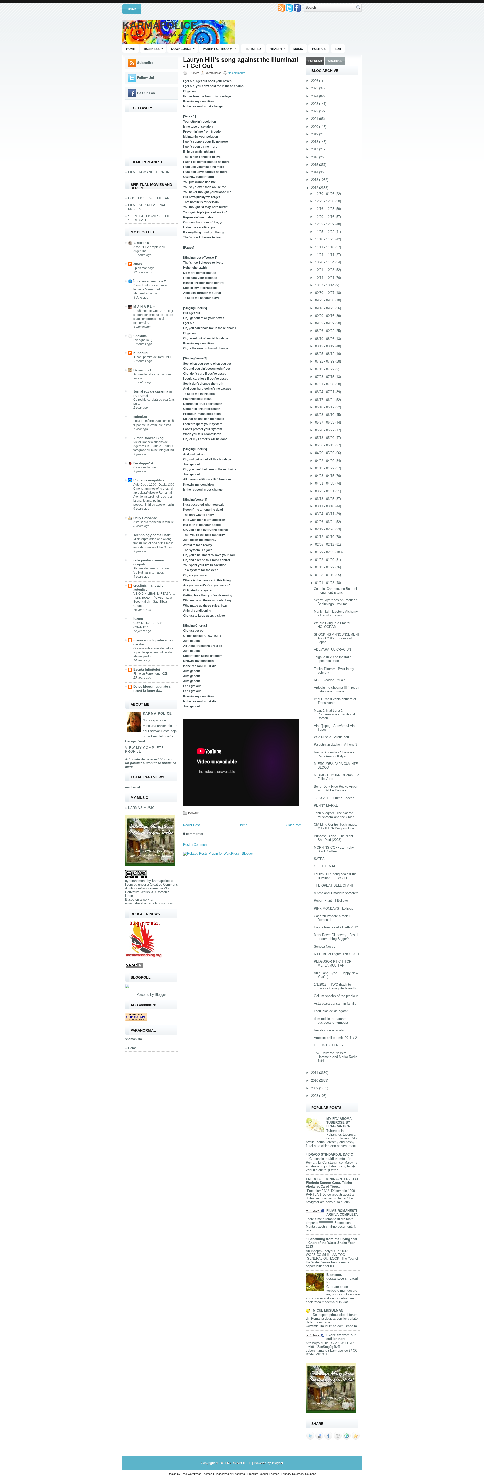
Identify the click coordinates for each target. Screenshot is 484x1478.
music (298, 49)
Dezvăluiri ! (142, 370)
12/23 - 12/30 (325, 201)
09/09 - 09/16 (325, 316)
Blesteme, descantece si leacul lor (342, 1278)
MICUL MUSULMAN (328, 1310)
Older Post (293, 825)
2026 (315, 81)
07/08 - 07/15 (325, 377)
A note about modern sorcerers (336, 893)
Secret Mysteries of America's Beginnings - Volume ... (336, 602)
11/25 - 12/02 (325, 232)
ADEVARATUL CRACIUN (332, 649)
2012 (315, 188)
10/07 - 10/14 (325, 285)
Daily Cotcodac (145, 518)
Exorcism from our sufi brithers (341, 1337)
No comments (236, 72)
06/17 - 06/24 (325, 400)
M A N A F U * (144, 307)
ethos (137, 264)
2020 (315, 127)
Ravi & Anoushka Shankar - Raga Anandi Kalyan (334, 754)
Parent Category (219, 49)
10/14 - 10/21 (325, 278)
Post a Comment (195, 845)
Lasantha (239, 1473)
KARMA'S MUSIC (141, 808)
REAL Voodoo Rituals (329, 680)
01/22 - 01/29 (325, 560)
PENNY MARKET (327, 805)
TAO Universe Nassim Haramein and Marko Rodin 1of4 (335, 1057)
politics (319, 49)
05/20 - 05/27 (325, 430)
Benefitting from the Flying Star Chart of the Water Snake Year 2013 (331, 1242)
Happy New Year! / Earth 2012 (336, 927)
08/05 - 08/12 (325, 354)
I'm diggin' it (143, 463)
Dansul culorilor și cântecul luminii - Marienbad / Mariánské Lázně (151, 289)
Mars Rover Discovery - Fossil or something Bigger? (336, 937)
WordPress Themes (200, 1473)
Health (277, 49)
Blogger (160, 995)
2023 (315, 104)
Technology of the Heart (151, 535)
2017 (315, 149)
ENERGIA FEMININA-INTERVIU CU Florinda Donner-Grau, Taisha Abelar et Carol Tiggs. (332, 1182)
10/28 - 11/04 (325, 262)
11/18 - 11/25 (325, 239)
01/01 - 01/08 (325, 583)
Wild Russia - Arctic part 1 (333, 737)
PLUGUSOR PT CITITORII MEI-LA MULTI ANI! (333, 963)
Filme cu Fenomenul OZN (150, 673)
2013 (315, 180)
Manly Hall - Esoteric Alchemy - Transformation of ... (336, 613)
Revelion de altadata (329, 1030)
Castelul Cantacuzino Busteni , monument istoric (336, 590)
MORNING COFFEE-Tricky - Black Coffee (335, 849)
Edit (338, 49)
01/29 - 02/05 (325, 552)
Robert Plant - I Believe (331, 900)
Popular (315, 60)
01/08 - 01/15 (325, 575)
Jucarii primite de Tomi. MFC (152, 357)
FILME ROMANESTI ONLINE (150, 172)
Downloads (183, 49)
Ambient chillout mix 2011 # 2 (335, 1038)
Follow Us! (145, 78)
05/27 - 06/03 (325, 422)
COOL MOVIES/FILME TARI (149, 198)
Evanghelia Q (142, 340)
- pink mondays (143, 268)
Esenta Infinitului (146, 669)
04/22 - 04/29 (325, 461)
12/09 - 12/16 (325, 217)
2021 (315, 119)
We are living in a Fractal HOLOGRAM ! (332, 625)
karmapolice (161, 881)
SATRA (319, 859)
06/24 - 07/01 (325, 392)
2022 (315, 111)
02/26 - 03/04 (325, 522)
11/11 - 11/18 (325, 247)
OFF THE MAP (325, 866)
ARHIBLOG (141, 243)
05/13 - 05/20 (325, 438)
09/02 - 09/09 (325, 323)
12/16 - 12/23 (325, 209)
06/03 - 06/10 (325, 415)
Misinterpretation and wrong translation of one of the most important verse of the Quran (153, 543)
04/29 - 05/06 (325, 453)
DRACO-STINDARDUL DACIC (330, 1154)
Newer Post (191, 825)
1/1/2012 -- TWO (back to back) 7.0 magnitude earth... (336, 986)
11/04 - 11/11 (325, 255)
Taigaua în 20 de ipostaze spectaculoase (332, 659)
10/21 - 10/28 (325, 270)
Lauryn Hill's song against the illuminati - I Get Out (240, 63)
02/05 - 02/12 (325, 544)
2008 (315, 1096)
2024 (315, 96)
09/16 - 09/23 (325, 308)
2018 (315, 142)
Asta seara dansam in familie (335, 1003)
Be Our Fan (146, 93)
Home (132, 9)
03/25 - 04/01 (325, 491)
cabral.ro (140, 417)
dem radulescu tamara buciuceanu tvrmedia (331, 1020)
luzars (138, 619)
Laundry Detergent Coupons (298, 1473)
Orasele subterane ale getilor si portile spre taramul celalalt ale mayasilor (153, 652)
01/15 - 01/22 (325, 567)
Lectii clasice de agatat (331, 1011)
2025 (315, 88)
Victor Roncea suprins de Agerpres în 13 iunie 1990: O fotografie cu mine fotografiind (153, 446)
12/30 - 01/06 (325, 194)
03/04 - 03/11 (325, 514)
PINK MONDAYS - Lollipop (333, 908)
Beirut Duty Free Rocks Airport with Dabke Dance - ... (336, 788)
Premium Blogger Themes (263, 1473)
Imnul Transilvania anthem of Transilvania (335, 701)
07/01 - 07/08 (325, 384)
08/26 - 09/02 (325, 331)
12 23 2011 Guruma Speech (334, 798)
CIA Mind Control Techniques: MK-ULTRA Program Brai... (335, 826)
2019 (315, 134)
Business (153, 49)
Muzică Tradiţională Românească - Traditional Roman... (334, 714)
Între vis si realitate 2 (149, 281)
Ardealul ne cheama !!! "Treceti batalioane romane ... (336, 689)
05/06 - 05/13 (325, 445)
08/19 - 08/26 (325, 339)
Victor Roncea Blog (148, 438)
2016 (315, 157)
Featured (253, 49)
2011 (315, 1073)
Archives (335, 60)
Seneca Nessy (324, 946)
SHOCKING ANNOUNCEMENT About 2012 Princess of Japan (337, 638)
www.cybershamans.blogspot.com (150, 903)
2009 (315, 1088)
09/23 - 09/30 (325, 300)
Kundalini (140, 353)
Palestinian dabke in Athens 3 (335, 744)
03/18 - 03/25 (325, 499)
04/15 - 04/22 (325, 468)
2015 (315, 165)
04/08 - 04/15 (325, 476)
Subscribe (145, 63)
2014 (315, 172)
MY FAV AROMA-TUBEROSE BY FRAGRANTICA (339, 1122)
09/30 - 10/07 (325, 293)
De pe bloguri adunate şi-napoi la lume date (153, 688)
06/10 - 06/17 (325, 407)
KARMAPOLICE (159, 25)
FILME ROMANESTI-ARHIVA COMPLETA (342, 1212)
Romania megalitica (148, 480)
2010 (315, 1080)
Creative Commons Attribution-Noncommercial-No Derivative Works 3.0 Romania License (151, 890)
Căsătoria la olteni (145, 467)
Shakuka (140, 336)
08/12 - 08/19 (325, 346)
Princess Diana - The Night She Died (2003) (333, 838)
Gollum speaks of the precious (336, 996)
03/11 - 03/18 (325, 506)
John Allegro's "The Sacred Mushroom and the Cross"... (336, 815)
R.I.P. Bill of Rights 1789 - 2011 (336, 954)
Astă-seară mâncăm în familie (153, 522)
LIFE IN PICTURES (328, 1045)
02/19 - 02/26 (325, 529)
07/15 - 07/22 (325, 369)
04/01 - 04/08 (325, 483)
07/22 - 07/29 (325, 361)
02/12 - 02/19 (325, 537)
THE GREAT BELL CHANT (334, 885)
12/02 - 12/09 (325, 224)
